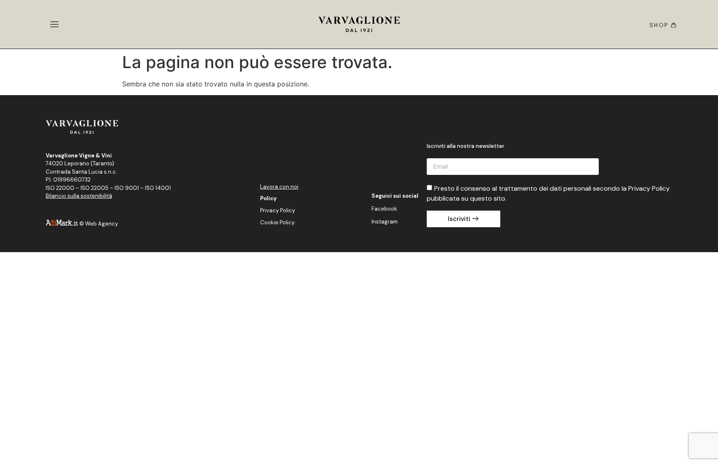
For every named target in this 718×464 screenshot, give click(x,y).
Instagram (384, 221)
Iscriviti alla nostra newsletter (465, 146)
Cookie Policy (277, 222)
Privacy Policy (277, 210)
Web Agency (101, 223)
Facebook (384, 208)
